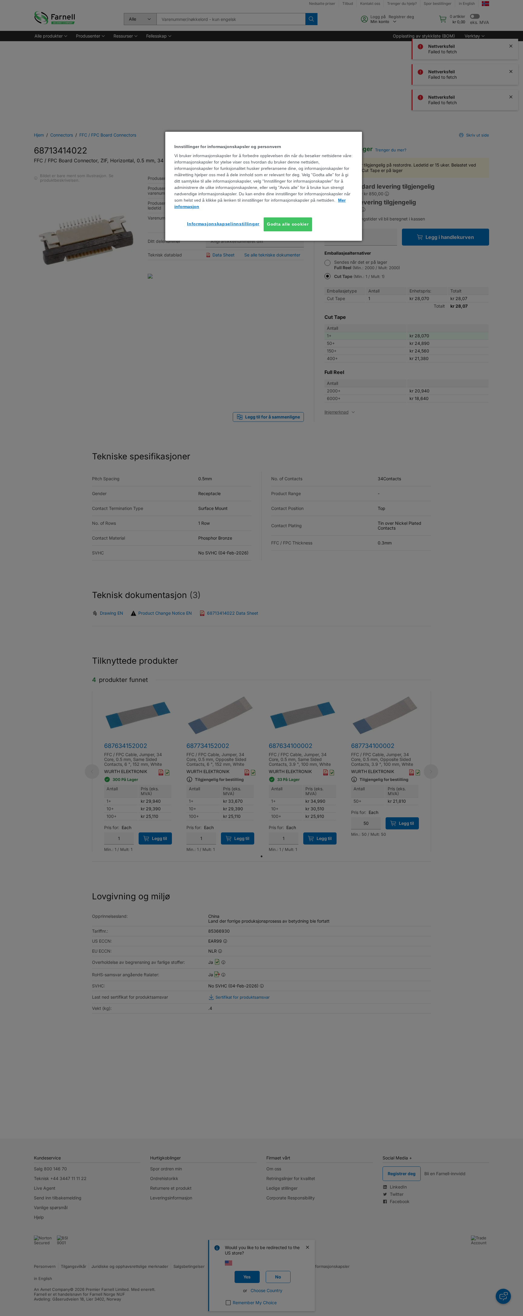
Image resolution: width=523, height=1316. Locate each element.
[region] (263, 186)
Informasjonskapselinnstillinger (223, 223)
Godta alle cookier (288, 224)
